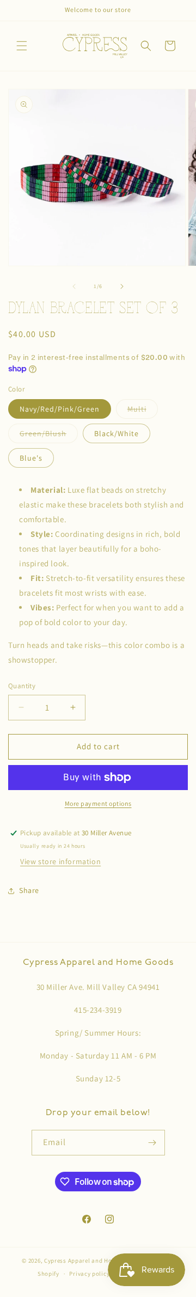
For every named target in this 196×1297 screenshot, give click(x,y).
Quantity (21, 685)
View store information (60, 861)
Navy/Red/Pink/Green (60, 409)
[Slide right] (122, 286)
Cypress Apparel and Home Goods (92, 1260)
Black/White (116, 433)
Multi (142, 411)
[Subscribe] (152, 1142)
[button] (22, 46)
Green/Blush (49, 435)
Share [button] (29, 890)
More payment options (98, 803)
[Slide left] (74, 286)
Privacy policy (89, 1273)
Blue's (31, 458)
